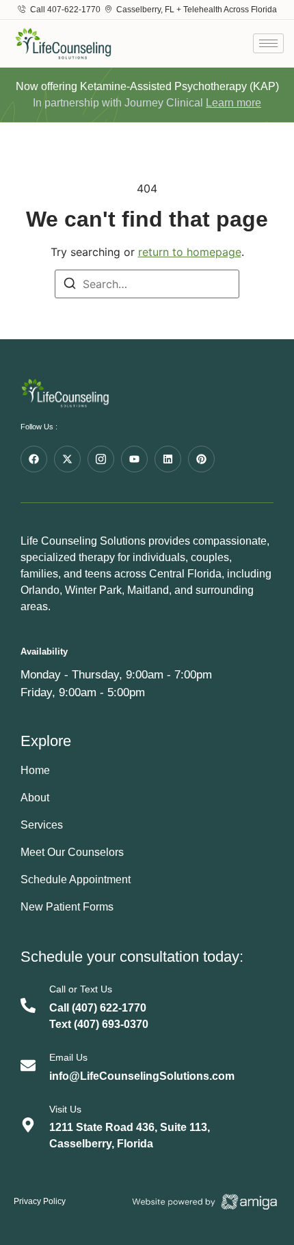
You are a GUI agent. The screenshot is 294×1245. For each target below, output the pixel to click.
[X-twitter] (67, 459)
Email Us (68, 1057)
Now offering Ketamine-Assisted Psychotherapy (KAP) (147, 86)
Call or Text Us (80, 989)
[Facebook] (34, 459)
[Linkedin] (168, 459)
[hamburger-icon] (268, 43)
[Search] (70, 285)
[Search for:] (147, 284)
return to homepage (189, 252)
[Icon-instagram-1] (101, 459)
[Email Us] (28, 1065)
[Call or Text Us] (28, 1005)
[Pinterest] (201, 459)
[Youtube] (134, 459)
